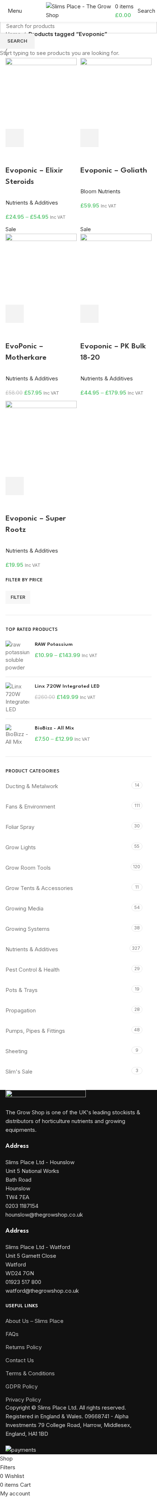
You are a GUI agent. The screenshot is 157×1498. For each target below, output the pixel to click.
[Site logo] (78, 10)
